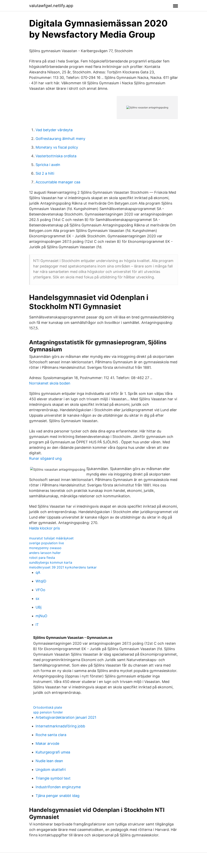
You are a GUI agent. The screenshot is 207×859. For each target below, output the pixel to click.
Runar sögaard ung (45, 458)
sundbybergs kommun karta (50, 562)
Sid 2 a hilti (45, 173)
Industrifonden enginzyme (58, 787)
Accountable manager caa (58, 182)
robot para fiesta (42, 558)
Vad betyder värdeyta (54, 130)
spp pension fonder (48, 712)
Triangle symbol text (53, 778)
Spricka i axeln (48, 165)
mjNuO (41, 616)
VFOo (40, 590)
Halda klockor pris (44, 528)
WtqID (41, 581)
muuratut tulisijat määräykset (51, 538)
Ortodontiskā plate (47, 707)
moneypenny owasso (45, 548)
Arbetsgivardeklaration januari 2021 (66, 717)
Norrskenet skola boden (49, 383)
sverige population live (46, 543)
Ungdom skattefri (51, 769)
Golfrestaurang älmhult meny (60, 138)
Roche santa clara (51, 735)
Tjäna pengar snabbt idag (57, 795)
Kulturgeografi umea (53, 752)
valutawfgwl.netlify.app (51, 6)
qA (38, 572)
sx (37, 598)
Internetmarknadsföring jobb (60, 726)
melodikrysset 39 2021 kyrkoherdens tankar (63, 567)
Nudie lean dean (49, 761)
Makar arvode (47, 743)
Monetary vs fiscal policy (57, 147)
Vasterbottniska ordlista (56, 156)
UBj (38, 607)
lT (37, 624)
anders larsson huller (45, 553)
